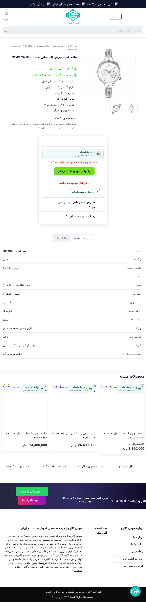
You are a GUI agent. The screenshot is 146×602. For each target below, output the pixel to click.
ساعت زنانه (65, 127)
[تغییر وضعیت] (100, 202)
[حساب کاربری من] (14, 16)
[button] (116, 17)
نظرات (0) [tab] (62, 238)
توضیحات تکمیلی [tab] (81, 238)
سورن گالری (71, 46)
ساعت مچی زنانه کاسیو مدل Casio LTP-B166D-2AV (25, 435)
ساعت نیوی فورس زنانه (59, 124)
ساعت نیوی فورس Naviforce (36, 46)
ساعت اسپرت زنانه (36, 124)
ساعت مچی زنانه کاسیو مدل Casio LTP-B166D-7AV (74, 435)
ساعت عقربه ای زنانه (47, 127)
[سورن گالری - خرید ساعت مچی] (73, 17)
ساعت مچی (57, 46)
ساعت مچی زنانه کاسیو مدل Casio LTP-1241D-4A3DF (122, 435)
